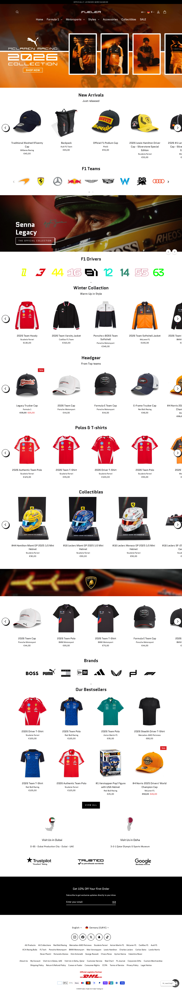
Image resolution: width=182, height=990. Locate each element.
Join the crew (136, 972)
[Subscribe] (159, 962)
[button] (175, 983)
